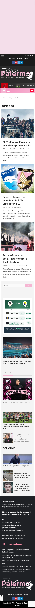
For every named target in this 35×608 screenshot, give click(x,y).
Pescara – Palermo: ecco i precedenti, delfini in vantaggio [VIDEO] (15, 200)
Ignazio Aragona (19, 535)
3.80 (17, 313)
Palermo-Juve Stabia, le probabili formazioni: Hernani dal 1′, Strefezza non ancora (16, 426)
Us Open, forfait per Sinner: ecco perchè (16, 466)
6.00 (22, 313)
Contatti (25, 58)
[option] (17, 352)
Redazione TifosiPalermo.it (21, 149)
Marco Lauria (18, 538)
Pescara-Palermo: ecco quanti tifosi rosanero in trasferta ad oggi (15, 258)
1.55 (11, 313)
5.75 (22, 323)
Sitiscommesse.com (17, 328)
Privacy (1, 598)
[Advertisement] (17, 36)
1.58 (11, 323)
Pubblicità (19, 58)
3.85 (17, 323)
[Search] (28, 90)
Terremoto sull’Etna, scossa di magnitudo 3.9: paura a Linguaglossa (22, 475)
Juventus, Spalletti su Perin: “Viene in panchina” (16, 566)
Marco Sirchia (17, 207)
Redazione (11, 58)
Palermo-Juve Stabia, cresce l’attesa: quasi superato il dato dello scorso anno (17, 362)
